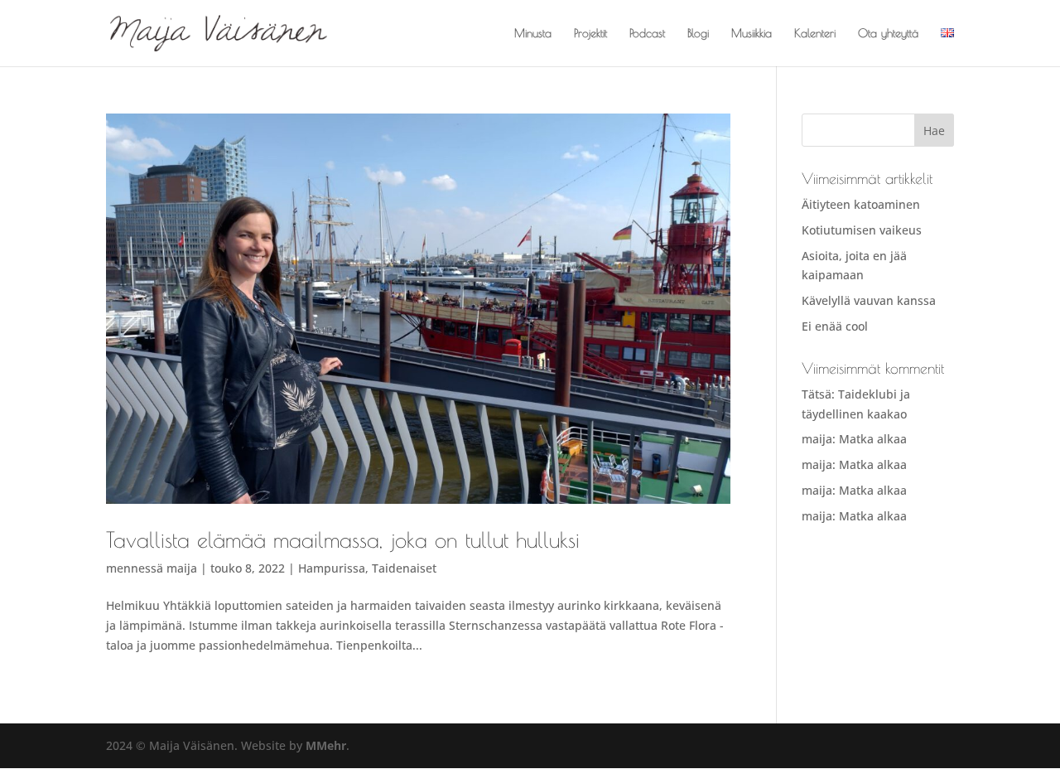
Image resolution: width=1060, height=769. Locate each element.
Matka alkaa (873, 439)
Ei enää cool (835, 326)
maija (181, 568)
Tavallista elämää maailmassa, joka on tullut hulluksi (343, 539)
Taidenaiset (404, 568)
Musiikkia (751, 33)
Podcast (647, 33)
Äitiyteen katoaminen (861, 204)
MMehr (326, 745)
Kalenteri (815, 33)
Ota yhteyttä (888, 33)
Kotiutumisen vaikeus (862, 230)
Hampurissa (331, 568)
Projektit (590, 33)
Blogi (698, 33)
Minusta (533, 33)
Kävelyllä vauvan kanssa (869, 300)
